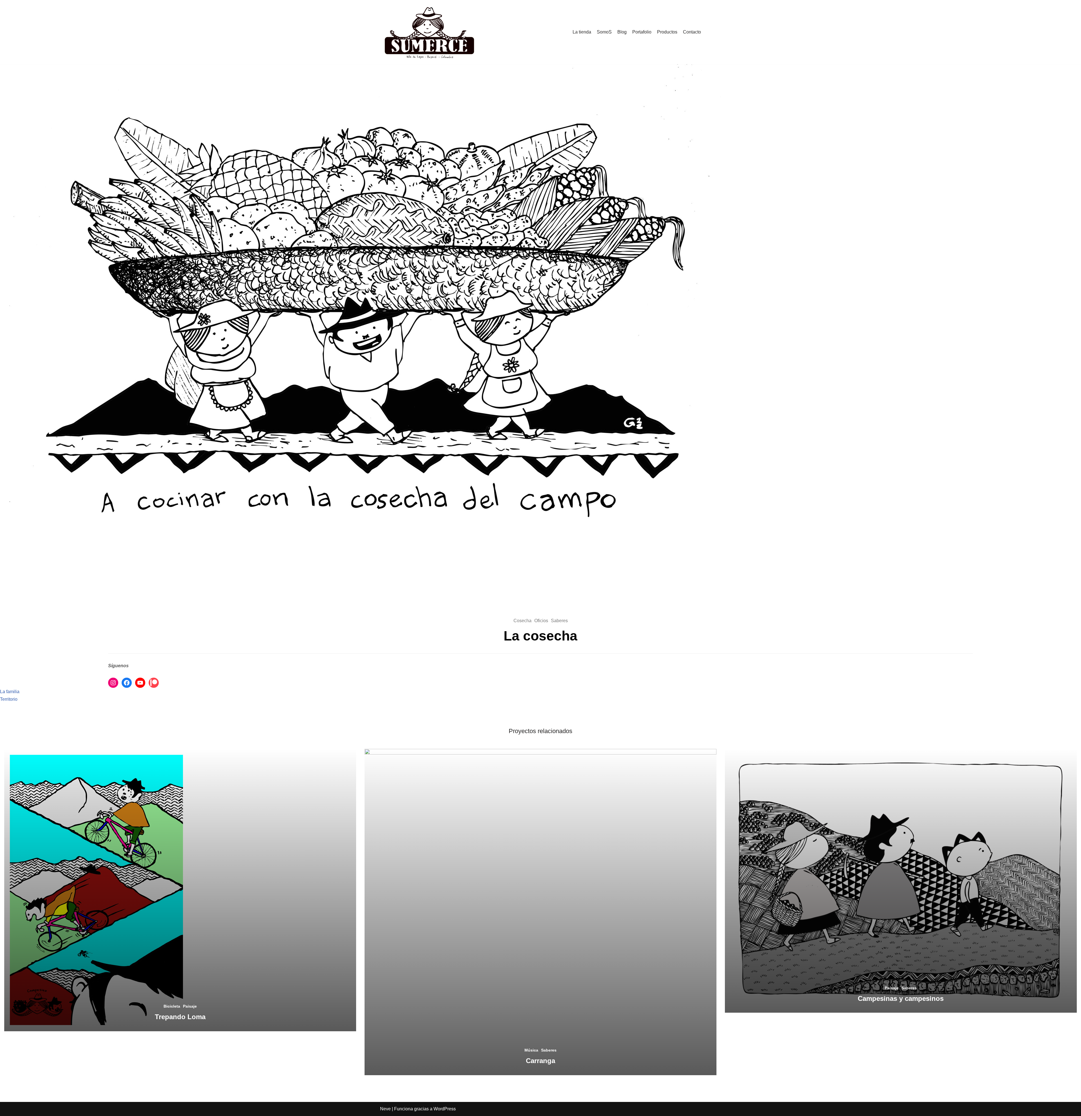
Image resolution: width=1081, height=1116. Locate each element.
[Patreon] (154, 683)
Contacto (692, 32)
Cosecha (522, 620)
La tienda (582, 32)
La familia (9, 691)
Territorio (8, 699)
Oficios (541, 620)
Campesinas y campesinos (901, 998)
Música (531, 1050)
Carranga (540, 1060)
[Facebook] (127, 683)
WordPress (445, 1108)
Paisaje (190, 1006)
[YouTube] (140, 683)
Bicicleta (172, 1006)
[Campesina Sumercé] (429, 32)
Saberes (559, 620)
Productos (667, 32)
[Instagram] (113, 683)
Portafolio (641, 32)
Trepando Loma (180, 1017)
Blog (622, 32)
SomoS (604, 32)
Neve (385, 1108)
